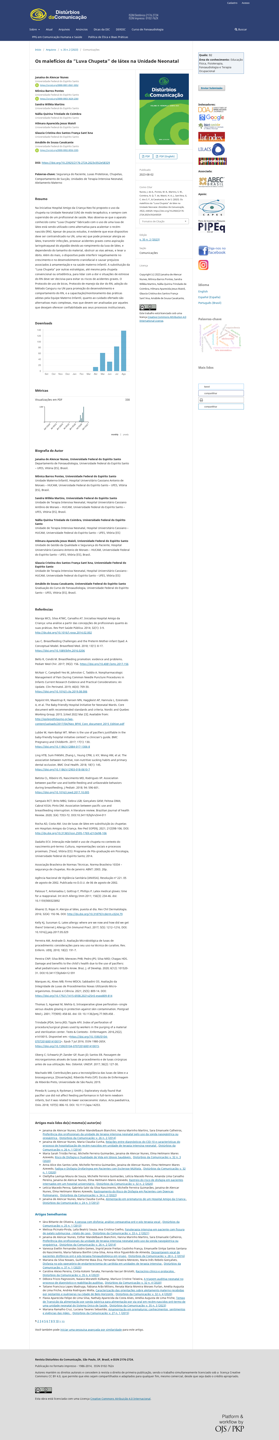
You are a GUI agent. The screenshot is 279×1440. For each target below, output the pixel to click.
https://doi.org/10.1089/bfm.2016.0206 (60, 650)
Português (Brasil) (209, 303)
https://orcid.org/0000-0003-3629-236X (59, 98)
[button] (221, 386)
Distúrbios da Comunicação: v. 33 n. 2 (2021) (121, 1233)
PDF (147, 156)
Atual (49, 29)
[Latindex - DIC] (211, 140)
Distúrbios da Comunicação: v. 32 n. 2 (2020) (124, 1184)
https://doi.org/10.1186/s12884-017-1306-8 (62, 746)
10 (57, 1321)
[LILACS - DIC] (211, 155)
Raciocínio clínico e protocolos (155, 1271)
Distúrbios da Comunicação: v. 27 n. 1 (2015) (101, 1313)
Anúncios (82, 29)
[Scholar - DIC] (211, 120)
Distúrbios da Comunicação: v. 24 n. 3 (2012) (71, 1203)
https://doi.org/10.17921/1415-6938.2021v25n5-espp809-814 (73, 996)
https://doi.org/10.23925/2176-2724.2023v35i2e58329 (76, 162)
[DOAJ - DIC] (212, 111)
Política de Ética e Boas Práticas (108, 37)
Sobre (33, 29)
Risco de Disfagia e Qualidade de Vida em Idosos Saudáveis (93, 1157)
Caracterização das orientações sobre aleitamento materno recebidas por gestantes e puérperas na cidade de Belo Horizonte (113, 1292)
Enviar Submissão (211, 88)
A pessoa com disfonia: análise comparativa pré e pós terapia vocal (118, 1222)
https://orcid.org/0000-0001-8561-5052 (59, 85)
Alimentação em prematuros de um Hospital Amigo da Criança (146, 1199)
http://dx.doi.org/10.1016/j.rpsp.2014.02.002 (63, 632)
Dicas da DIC (102, 29)
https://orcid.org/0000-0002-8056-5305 (59, 150)
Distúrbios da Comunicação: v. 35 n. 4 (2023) (71, 1275)
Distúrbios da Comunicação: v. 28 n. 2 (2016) (156, 1256)
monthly (114, 434)
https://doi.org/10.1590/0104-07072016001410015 (67, 1046)
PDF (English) (167, 156)
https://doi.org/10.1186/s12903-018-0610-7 (62, 769)
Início (38, 49)
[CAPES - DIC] (212, 164)
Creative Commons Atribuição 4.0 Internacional (120, 1398)
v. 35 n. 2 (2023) (69, 49)
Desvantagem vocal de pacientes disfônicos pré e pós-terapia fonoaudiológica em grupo (111, 1254)
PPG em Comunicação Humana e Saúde (57, 37)
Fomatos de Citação (153, 221)
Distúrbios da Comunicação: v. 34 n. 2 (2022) (88, 1195)
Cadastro (232, 3)
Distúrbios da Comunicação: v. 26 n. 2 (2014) (87, 1138)
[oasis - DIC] (211, 129)
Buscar (242, 29)
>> (63, 1321)
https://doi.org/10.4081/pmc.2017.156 (104, 664)
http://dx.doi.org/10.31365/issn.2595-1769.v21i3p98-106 (71, 833)
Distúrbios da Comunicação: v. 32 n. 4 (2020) (133, 1282)
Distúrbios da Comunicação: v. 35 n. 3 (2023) (138, 1305)
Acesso (246, 3)
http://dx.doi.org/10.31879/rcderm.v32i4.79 (95, 914)
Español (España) (209, 297)
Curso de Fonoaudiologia (147, 29)
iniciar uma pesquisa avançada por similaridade (91, 1329)
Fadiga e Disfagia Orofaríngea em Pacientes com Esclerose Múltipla (98, 1168)
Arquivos (64, 29)
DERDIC (121, 29)
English (203, 291)
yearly (126, 434)
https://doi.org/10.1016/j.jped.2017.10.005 (62, 792)
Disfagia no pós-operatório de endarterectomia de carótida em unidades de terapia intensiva (102, 1263)
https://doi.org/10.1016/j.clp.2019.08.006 (61, 691)
